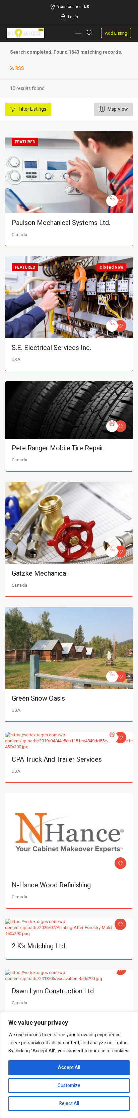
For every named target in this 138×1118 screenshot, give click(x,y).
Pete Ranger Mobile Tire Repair (58, 448)
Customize (69, 1085)
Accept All (69, 1067)
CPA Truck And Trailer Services (57, 759)
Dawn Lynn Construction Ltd (53, 991)
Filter (32, 109)
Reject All (69, 1103)
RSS (19, 68)
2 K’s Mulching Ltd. (39, 946)
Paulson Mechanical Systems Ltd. (61, 223)
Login (73, 17)
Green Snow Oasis (38, 698)
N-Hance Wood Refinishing (51, 885)
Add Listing (116, 33)
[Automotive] (112, 426)
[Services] (112, 201)
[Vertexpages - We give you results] (25, 33)
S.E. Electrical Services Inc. (51, 348)
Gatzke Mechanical (40, 573)
